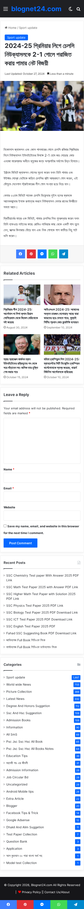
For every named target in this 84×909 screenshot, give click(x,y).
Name (9, 469)
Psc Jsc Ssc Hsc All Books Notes (30, 748)
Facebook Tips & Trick (22, 813)
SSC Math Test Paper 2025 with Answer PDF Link (42, 587)
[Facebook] (20, 253)
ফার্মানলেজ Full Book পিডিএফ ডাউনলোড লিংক (31, 647)
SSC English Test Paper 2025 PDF (30, 626)
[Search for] (78, 10)
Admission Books (18, 720)
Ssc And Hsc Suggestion (24, 713)
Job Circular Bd (17, 777)
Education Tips (17, 756)
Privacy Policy (31, 892)
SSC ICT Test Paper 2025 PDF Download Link (39, 619)
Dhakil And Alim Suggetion (25, 827)
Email (9, 488)
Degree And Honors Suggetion (28, 706)
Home (12, 27)
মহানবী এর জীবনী (17, 763)
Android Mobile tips (20, 791)
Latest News (15, 699)
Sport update (28, 27)
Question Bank (16, 841)
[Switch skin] (70, 10)
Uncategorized (16, 784)
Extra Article (15, 798)
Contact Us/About (57, 892)
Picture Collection (19, 691)
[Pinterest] (31, 253)
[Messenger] (42, 253)
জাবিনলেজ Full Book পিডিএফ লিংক (25, 640)
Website (9, 507)
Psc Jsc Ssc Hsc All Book (24, 741)
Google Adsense (18, 820)
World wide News (18, 684)
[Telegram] (63, 253)
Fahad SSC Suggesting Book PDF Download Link (41, 633)
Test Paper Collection (21, 834)
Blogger (11, 806)
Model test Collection (21, 863)
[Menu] (5, 10)
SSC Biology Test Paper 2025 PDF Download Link (42, 612)
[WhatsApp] (52, 253)
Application (14, 848)
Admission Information (22, 770)
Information (14, 727)
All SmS (11, 734)
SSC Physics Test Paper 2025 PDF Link (34, 605)
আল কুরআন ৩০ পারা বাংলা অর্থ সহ (24, 855)
